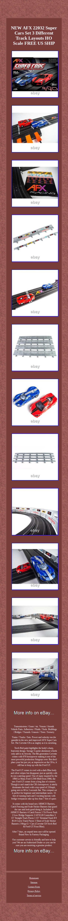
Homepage (34, 878)
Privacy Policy (34, 891)
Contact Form (34, 887)
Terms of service (34, 895)
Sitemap (33, 882)
